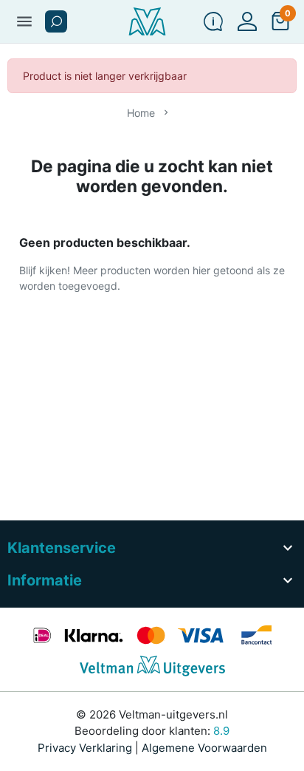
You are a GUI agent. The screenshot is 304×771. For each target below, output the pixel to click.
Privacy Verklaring (85, 748)
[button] (56, 21)
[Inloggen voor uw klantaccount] (247, 21)
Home (141, 112)
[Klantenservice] (213, 21)
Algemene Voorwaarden (204, 748)
